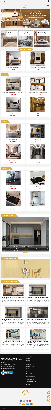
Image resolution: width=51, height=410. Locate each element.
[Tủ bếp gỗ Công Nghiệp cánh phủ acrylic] (13, 104)
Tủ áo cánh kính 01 (13, 139)
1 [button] (24, 27)
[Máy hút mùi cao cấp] (13, 198)
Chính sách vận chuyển (31, 377)
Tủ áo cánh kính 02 (13, 160)
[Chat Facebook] (48, 396)
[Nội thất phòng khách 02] (38, 151)
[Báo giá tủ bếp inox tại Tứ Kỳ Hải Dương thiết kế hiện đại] (13, 312)
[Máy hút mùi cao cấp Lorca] (38, 178)
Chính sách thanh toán (31, 383)
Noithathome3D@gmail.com (9, 368)
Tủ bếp (5, 75)
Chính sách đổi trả (30, 379)
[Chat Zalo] (48, 400)
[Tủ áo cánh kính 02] (13, 151)
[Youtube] (30, 400)
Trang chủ (28, 358)
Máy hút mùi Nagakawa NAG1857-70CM (37, 207)
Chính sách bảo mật (30, 376)
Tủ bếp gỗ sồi (38, 113)
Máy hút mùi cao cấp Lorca (37, 186)
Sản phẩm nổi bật (25, 49)
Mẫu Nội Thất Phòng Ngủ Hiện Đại (13, 67)
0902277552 (5, 366)
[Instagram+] (27, 400)
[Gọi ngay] (48, 392)
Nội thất (5, 122)
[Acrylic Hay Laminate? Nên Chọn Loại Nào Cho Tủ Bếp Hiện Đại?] (38, 334)
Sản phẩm (28, 361)
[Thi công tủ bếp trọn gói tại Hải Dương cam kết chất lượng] (13, 334)
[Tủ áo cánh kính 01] (13, 131)
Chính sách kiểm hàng (31, 381)
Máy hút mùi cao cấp (13, 207)
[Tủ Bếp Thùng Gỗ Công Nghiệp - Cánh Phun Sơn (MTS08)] (13, 84)
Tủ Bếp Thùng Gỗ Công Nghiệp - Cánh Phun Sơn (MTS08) (14, 92)
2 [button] (25, 27)
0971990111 (11, 366)
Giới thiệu (28, 360)
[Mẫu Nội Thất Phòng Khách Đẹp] (38, 58)
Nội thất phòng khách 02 (38, 160)
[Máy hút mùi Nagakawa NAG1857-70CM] (38, 198)
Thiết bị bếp (6, 169)
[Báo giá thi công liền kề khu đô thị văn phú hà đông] (38, 312)
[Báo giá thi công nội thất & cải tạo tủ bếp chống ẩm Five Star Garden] (13, 290)
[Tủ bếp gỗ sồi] (38, 104)
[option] (25, 18)
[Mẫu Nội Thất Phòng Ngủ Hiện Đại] (13, 58)
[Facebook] (21, 400)
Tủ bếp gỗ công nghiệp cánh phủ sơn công (38, 92)
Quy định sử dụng (30, 384)
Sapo (28, 408)
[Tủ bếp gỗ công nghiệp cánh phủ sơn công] (38, 84)
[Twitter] (24, 400)
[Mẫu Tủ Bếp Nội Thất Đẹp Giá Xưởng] (25, 6)
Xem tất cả (25, 252)
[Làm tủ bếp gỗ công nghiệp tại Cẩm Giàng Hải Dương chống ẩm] (38, 290)
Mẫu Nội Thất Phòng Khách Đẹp (38, 67)
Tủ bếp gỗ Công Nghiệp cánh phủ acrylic (13, 113)
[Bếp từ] (13, 178)
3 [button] (26, 27)
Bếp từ (13, 186)
